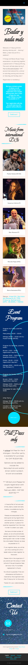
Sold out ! (14, 114)
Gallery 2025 (9, 657)
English (7, 655)
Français (19, 655)
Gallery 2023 (13, 659)
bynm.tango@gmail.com (14, 634)
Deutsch (13, 655)
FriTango (17, 648)
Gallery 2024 (17, 657)
